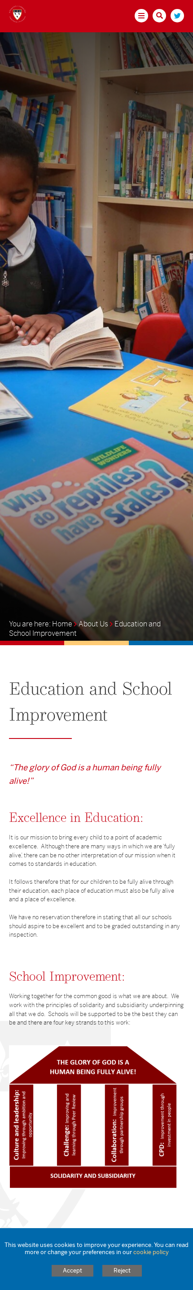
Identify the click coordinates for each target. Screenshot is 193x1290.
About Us (93, 624)
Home (62, 624)
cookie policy (151, 1252)
